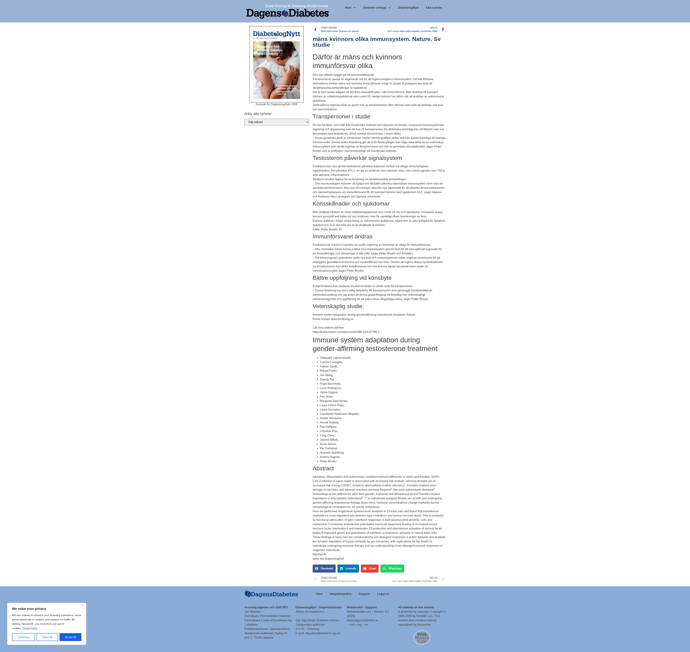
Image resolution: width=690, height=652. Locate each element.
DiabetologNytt (408, 7)
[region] (46, 624)
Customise (24, 637)
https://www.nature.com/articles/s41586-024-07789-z (346, 331)
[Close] (82, 606)
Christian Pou (328, 431)
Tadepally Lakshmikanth (335, 357)
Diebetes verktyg (374, 7)
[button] (324, 569)
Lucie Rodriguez (330, 388)
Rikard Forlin (328, 370)
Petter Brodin (328, 461)
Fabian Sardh (328, 366)
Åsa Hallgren (328, 426)
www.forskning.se (342, 319)
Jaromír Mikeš (329, 439)
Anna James (328, 444)
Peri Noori (326, 396)
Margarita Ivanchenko (333, 400)
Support (364, 593)
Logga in (383, 593)
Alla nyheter (434, 7)
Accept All (70, 637)
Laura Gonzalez (330, 409)
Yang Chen (327, 435)
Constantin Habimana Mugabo (339, 413)
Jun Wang (326, 375)
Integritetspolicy (341, 593)
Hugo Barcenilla (330, 383)
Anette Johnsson (330, 418)
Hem (348, 7)
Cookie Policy (30, 628)
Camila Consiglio (331, 362)
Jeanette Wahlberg (332, 452)
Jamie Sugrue (329, 392)
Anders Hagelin (330, 457)
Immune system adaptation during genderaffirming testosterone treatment (359, 314)
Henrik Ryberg (329, 422)
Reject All (47, 637)
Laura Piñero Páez (332, 405)
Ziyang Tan (327, 379)
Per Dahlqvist (328, 448)
